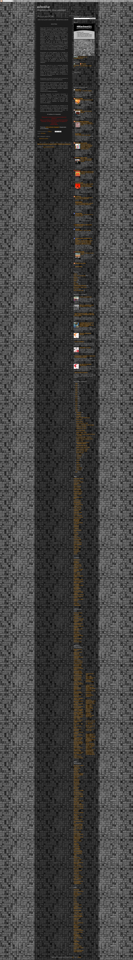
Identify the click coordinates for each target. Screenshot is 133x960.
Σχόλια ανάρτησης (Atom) (48, 146)
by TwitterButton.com (78, 58)
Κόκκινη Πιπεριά (77, 500)
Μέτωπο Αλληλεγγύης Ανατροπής (78, 863)
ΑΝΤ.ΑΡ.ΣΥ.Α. (77, 889)
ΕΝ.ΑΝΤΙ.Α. (76, 903)
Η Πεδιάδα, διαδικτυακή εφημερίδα (79, 618)
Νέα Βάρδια (76, 567)
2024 (76, 383)
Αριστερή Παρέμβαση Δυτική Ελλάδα (78, 699)
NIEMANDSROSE (78, 544)
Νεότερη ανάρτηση (43, 144)
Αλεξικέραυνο (77, 559)
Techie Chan (78, 89)
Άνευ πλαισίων (77, 480)
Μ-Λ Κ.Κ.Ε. (76, 921)
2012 (76, 403)
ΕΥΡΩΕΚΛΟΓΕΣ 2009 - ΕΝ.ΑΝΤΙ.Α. (84, 437)
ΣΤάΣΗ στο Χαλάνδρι (78, 757)
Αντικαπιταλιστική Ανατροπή (82, 121)
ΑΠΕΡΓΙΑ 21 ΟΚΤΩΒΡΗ (81, 426)
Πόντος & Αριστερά (78, 515)
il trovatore (76, 534)
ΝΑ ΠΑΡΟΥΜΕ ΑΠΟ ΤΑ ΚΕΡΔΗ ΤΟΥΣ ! (84, 438)
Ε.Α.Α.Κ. (75, 896)
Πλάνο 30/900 (77, 573)
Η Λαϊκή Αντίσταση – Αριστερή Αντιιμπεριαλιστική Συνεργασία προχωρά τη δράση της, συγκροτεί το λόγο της (90, 688)
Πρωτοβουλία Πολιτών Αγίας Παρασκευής (79, 753)
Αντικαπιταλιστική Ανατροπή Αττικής (78, 665)
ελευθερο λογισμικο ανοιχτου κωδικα (78, 493)
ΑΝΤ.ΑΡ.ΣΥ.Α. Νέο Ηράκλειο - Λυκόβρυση (79, 804)
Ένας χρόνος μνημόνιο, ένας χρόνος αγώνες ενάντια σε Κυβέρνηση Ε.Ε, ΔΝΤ (91, 701)
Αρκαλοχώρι (76, 614)
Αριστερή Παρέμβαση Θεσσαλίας (78, 702)
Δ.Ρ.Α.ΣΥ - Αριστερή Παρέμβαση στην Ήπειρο (78, 721)
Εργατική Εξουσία (77, 904)
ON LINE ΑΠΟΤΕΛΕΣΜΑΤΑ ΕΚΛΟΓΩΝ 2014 (85, 365)
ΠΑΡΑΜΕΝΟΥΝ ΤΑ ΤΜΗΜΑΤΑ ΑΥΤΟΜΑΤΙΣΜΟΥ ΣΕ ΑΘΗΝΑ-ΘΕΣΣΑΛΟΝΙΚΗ (84, 357)
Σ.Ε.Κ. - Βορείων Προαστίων (77, 879)
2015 (76, 398)
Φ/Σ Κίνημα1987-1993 (78, 290)
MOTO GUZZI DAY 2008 (81, 451)
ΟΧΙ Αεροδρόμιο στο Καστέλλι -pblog (78, 624)
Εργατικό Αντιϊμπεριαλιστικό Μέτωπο (78, 907)
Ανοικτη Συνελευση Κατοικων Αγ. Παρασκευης (78, 653)
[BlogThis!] (56, 131)
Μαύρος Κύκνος (77, 506)
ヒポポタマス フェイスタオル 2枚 (90, 730)
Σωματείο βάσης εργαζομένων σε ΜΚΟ (78, 591)
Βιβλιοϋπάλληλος (77, 564)
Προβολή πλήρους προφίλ (86, 65)
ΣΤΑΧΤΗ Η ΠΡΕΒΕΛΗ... (79, 341)
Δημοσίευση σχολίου (43, 138)
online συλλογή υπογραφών (52, 127)
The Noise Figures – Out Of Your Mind (83, 230)
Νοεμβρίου (78, 414)
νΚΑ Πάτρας (76, 873)
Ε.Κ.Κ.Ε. (75, 901)
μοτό (75, 282)
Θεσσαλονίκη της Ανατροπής (77, 730)
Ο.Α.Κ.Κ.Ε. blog (77, 875)
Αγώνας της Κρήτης (78, 612)
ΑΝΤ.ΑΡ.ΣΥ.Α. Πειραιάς (79, 808)
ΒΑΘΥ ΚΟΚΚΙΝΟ (79, 98)
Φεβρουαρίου (79, 467)
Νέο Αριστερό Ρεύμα (78, 932)
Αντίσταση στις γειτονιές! (81, 143)
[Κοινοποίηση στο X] (58, 131)
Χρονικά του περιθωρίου (76, 526)
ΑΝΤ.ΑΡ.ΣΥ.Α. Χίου (78, 819)
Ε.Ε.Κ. (75, 898)
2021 (76, 387)
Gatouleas (77, 229)
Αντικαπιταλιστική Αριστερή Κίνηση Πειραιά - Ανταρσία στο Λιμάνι (78, 679)
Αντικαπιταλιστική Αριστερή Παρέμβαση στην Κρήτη (78, 683)
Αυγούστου (79, 456)
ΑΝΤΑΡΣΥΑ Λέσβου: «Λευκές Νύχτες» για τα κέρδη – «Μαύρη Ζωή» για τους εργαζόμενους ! (90, 746)
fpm (73, 957)
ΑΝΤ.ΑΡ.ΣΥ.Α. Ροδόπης (77, 815)
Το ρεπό (75, 601)
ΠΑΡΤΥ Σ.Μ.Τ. (79, 419)
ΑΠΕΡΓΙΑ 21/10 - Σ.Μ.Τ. (81, 428)
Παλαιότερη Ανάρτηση (64, 144)
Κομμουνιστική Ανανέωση (77, 919)
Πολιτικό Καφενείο (78, 946)
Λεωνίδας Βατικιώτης (78, 504)
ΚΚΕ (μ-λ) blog (77, 846)
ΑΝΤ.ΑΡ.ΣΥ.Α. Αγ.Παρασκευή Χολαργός (77, 768)
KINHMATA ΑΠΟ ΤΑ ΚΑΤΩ (81, 157)
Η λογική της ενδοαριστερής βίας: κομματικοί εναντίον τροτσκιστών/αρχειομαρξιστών (84, 204)
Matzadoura (76, 640)
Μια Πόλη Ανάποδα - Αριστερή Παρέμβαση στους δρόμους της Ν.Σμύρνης (78, 743)
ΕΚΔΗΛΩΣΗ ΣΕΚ (79, 452)
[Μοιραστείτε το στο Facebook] (59, 131)
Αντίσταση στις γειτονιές (77, 484)
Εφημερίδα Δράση (78, 565)
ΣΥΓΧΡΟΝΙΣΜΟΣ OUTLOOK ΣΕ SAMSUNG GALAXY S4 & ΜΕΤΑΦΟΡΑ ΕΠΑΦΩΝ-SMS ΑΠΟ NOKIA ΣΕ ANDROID (86, 324)
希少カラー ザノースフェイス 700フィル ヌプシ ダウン (90, 726)
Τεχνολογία (76, 288)
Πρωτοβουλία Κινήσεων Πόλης (77, 750)
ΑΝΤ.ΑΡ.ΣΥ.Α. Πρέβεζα (78, 812)
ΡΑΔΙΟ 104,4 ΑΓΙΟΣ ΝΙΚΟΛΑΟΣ (78, 629)
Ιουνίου (78, 460)
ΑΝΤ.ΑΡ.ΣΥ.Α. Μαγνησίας (77, 799)
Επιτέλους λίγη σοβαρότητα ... (86, 296)
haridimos (83, 63)
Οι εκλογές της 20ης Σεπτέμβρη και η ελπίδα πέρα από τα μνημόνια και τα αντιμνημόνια (87, 185)
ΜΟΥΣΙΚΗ (76, 284)
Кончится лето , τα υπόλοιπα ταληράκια (83, 90)
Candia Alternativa (78, 638)
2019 (76, 390)
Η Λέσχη (75, 495)
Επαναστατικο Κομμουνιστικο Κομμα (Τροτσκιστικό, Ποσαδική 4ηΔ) (78, 837)
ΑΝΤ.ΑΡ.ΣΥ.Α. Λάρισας (78, 794)
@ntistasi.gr (78, 196)
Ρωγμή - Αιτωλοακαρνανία (77, 755)
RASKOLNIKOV (78, 202)
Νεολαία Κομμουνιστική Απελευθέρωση (77, 935)
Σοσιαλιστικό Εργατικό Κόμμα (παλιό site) (78, 951)
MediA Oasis (78, 133)
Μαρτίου (78, 466)
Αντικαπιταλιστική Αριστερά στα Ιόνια (78, 675)
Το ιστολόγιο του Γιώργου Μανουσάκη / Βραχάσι (78, 635)
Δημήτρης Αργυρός (78, 491)
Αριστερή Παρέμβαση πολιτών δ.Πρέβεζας (78, 710)
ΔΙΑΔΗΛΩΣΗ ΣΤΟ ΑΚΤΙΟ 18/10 (83, 447)
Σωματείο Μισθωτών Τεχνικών (80, 287)
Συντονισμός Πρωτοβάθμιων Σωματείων (77, 588)
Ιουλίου (78, 458)
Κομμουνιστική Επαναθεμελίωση (77, 502)
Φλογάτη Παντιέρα (79, 225)
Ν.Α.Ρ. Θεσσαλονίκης (78, 866)
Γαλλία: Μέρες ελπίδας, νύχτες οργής (83, 135)
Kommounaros (77, 537)
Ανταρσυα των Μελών (78, 481)
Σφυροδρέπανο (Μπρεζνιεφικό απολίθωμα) (77, 520)
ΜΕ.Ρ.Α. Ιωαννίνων (78, 859)
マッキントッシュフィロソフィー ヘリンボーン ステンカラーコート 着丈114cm (90, 722)
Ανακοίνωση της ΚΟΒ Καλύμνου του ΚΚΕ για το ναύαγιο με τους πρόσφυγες (87, 172)
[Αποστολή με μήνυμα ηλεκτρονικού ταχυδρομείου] (55, 131)
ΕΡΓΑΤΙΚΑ (43, 133)
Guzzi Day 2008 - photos (81, 445)
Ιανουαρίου (79, 469)
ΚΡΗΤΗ (75, 280)
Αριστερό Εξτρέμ (77, 486)
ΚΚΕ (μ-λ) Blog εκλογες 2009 (77, 849)
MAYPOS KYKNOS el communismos (83, 224)
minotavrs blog (77, 541)
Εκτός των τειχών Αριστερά (79, 275)
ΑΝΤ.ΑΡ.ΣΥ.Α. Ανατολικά (77, 771)
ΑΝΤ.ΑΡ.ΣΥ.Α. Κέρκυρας (77, 788)
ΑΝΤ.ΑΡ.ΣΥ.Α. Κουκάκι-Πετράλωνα (78, 793)
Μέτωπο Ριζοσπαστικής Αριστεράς (77, 926)
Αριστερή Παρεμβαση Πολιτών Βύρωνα (78, 707)
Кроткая (75, 553)
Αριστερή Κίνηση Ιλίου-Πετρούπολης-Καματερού (78, 692)
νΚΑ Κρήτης (76, 871)
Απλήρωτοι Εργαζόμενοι (76, 562)
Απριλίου (78, 464)
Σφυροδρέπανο (78, 110)
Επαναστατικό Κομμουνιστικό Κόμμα (78, 834)
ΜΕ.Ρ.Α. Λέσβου (77, 860)
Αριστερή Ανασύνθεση (78, 891)
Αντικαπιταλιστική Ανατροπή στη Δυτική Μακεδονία (78, 668)
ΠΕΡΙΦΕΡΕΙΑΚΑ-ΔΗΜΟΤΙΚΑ (80, 285)
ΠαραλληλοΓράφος (78, 512)
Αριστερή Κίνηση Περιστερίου (77, 696)
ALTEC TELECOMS (80, 430)
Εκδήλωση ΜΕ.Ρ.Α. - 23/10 (82, 423)
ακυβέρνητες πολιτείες (78, 478)
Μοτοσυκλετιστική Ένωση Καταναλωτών (78, 930)
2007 (76, 471)
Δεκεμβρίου (79, 412)
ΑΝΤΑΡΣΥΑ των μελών (80, 263)
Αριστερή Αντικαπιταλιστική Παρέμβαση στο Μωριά (77, 688)
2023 (76, 385)
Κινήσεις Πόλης (79, 421)
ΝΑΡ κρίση (76, 868)
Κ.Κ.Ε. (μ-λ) (76, 912)
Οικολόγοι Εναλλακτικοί (76, 944)
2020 (76, 389)
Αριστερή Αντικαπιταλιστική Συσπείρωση (77, 893)
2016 (76, 396)
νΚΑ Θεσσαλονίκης (78, 870)
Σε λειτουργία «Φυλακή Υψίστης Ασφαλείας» (90, 695)
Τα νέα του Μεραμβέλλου (77, 632)
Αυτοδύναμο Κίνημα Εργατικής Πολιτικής (78, 825)
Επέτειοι (75, 277)
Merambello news (78, 641)
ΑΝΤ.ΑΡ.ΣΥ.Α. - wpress (79, 765)
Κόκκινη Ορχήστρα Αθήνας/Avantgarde (78, 851)
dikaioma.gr (76, 603)
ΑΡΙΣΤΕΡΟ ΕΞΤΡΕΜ (79, 251)
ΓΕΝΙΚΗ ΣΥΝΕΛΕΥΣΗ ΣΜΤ (82, 449)
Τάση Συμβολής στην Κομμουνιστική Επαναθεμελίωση (78, 882)
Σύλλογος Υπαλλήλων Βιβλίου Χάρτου (78, 582)
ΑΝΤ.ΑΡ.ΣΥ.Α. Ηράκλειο (77, 777)
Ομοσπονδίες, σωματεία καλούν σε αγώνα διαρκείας (90, 677)
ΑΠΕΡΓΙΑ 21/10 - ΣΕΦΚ (81, 432)
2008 (76, 411)
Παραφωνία (76, 514)
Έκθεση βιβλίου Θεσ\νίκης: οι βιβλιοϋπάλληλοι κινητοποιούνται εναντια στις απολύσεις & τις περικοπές (89, 708)
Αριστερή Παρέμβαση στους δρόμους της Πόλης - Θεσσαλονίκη (78, 713)
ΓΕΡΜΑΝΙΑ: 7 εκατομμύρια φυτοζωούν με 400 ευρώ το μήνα (90, 715)
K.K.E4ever (77, 170)
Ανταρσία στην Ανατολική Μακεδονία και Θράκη (78, 657)
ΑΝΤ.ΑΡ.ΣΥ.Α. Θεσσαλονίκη (77, 783)
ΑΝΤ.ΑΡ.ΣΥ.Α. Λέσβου (78, 796)
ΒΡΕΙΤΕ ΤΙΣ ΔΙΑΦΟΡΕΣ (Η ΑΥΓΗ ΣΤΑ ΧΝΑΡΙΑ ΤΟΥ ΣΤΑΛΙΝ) (86, 306)
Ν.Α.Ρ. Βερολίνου (77, 865)
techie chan (76, 549)
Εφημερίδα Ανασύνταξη (76, 844)
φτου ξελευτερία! (79, 182)
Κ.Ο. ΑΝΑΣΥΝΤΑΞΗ (78, 913)
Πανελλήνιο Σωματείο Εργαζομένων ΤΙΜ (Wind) (78, 570)
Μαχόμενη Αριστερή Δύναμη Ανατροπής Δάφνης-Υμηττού (78, 738)
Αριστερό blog (77, 487)
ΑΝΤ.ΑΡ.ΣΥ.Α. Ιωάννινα (77, 785)
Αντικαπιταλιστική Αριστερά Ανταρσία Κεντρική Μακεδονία (78, 672)
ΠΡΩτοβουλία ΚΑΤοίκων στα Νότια (78, 747)
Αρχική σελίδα (53, 144)
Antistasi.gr (76, 528)
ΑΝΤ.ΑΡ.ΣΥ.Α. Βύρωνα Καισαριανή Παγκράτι (78, 774)
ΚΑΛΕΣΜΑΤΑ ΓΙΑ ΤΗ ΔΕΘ (85, 347)
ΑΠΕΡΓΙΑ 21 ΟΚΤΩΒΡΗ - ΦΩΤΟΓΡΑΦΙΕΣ (85, 425)
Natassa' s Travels (78, 542)
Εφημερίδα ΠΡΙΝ (77, 910)
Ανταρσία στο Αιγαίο (78, 662)
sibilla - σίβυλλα (77, 547)
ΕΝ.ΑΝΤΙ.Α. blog (77, 831)
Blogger (79, 957)
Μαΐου (77, 462)
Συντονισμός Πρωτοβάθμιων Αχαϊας (79, 585)
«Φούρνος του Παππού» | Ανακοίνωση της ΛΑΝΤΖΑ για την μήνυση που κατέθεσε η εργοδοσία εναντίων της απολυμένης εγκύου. (86, 146)
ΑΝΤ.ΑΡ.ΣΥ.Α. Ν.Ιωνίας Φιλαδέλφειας (79, 801)
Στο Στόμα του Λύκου (78, 517)
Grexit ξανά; (88, 692)
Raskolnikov (76, 546)
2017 (76, 394)
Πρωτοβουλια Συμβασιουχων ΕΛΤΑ (78, 579)
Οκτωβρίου (79, 416)
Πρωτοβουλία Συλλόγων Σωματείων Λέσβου (78, 575)
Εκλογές (75, 274)
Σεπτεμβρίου (79, 455)
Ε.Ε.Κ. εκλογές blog (78, 826)
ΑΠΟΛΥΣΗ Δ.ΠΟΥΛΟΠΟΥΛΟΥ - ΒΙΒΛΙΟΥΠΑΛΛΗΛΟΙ (83, 443)
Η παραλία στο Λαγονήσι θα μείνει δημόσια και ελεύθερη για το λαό (87, 123)
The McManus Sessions (77, 551)
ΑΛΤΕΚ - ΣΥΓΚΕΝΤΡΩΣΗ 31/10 (83, 417)
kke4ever (76, 536)
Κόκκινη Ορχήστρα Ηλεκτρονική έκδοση (78, 916)
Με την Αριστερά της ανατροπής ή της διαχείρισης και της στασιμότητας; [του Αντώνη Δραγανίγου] (90, 752)
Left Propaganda (77, 539)
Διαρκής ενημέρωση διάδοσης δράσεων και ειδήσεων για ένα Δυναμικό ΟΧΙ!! (84, 198)
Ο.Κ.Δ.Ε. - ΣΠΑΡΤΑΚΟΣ (77, 941)
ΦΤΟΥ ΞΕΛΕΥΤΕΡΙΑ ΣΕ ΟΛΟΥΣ (78, 523)
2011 (76, 405)
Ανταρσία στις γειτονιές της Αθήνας (78, 660)
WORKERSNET (77, 605)
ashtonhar (43, 6)
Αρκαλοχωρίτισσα (77, 616)
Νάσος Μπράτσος (78, 507)
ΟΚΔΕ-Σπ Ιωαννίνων (78, 876)
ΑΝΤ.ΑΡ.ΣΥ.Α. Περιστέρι (77, 810)
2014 (76, 400)
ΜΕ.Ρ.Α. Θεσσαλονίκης (77, 857)
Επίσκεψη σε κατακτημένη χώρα (90, 681)
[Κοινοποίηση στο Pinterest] (60, 131)
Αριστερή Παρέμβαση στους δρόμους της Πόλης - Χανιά (78, 717)
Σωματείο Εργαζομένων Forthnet (79, 594)
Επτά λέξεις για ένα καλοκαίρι (87, 99)
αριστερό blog (78, 213)
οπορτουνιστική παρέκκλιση (77, 510)
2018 (76, 392)
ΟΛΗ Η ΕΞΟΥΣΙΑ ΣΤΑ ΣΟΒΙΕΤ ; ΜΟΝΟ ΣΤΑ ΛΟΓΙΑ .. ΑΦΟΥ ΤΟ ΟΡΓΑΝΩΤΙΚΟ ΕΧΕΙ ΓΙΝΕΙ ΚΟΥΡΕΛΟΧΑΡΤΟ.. (84, 314)
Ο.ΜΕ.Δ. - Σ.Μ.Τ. (80, 440)
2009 (76, 409)
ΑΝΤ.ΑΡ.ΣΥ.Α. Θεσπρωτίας (77, 780)
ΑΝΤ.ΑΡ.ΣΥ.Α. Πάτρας (78, 806)
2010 (76, 407)
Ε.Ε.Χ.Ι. (75, 900)
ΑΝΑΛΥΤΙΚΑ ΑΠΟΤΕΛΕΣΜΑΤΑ (81, 372)
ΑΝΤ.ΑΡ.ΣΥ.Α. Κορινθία (79, 790)
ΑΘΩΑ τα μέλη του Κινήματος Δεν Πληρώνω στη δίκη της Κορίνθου (86, 160)
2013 (76, 401)
